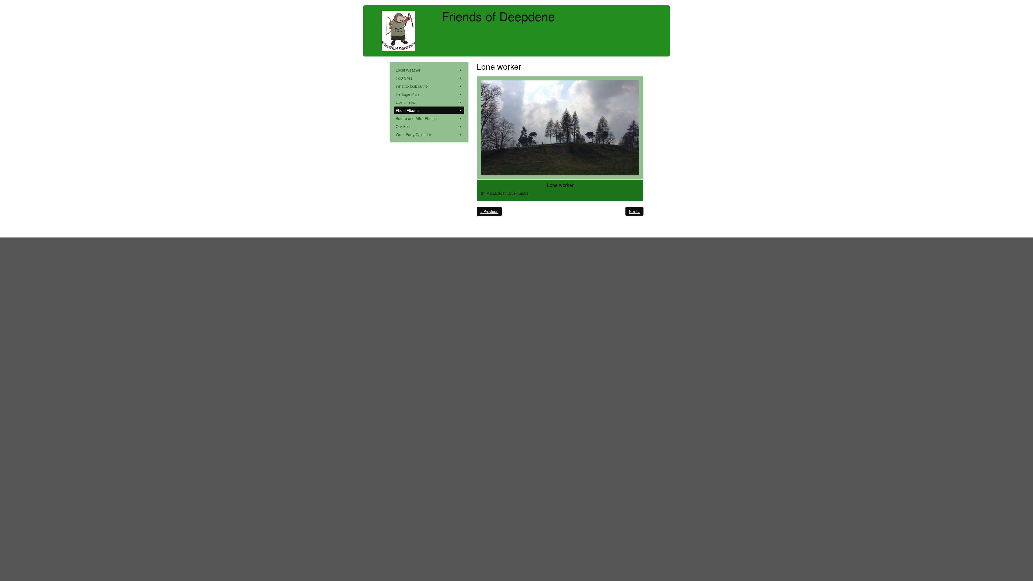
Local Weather (408, 70)
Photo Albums (407, 110)
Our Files (403, 126)
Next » (634, 211)
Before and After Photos (416, 118)
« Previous (489, 211)
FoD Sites (404, 78)
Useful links (405, 102)
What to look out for (412, 86)
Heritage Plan (407, 94)
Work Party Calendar (413, 134)
